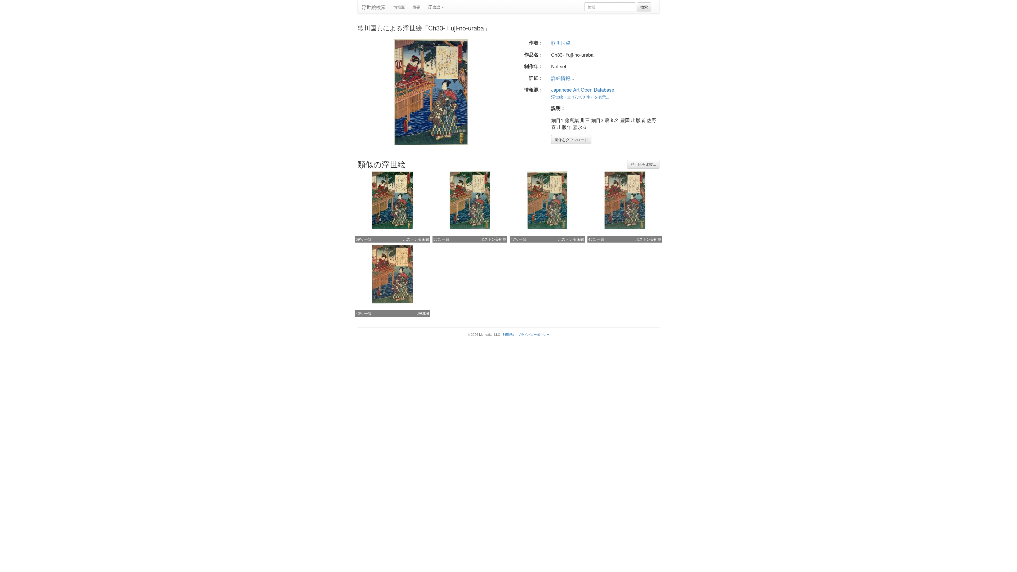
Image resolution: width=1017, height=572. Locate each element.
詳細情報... (562, 77)
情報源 (399, 7)
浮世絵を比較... (643, 164)
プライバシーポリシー (534, 334)
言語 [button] (436, 7)
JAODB (423, 313)
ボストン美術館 (416, 239)
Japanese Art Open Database (582, 89)
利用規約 (509, 334)
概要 (416, 7)
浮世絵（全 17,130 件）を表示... (580, 97)
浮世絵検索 (374, 6)
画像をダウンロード (571, 139)
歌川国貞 (560, 42)
